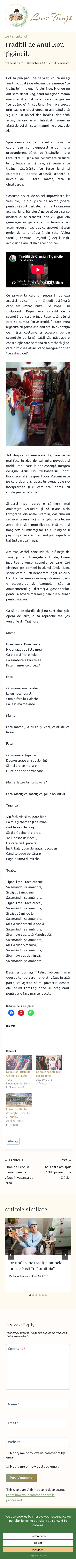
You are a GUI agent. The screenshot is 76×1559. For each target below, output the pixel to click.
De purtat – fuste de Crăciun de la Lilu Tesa (18, 1075)
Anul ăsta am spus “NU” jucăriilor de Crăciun (58, 1169)
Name (13, 1404)
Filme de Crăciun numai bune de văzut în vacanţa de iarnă (19, 1171)
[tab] (30, 1295)
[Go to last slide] (11, 1255)
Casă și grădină (16, 36)
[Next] (65, 1255)
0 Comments (61, 62)
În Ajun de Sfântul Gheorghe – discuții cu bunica (18, 1113)
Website (14, 1442)
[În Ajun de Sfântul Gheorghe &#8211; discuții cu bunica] (19, 1100)
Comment (16, 1348)
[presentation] (38, 1236)
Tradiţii (13, 1141)
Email (13, 1423)
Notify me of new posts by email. (34, 1466)
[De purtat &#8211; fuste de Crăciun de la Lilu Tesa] (19, 1062)
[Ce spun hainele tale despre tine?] (49, 1062)
